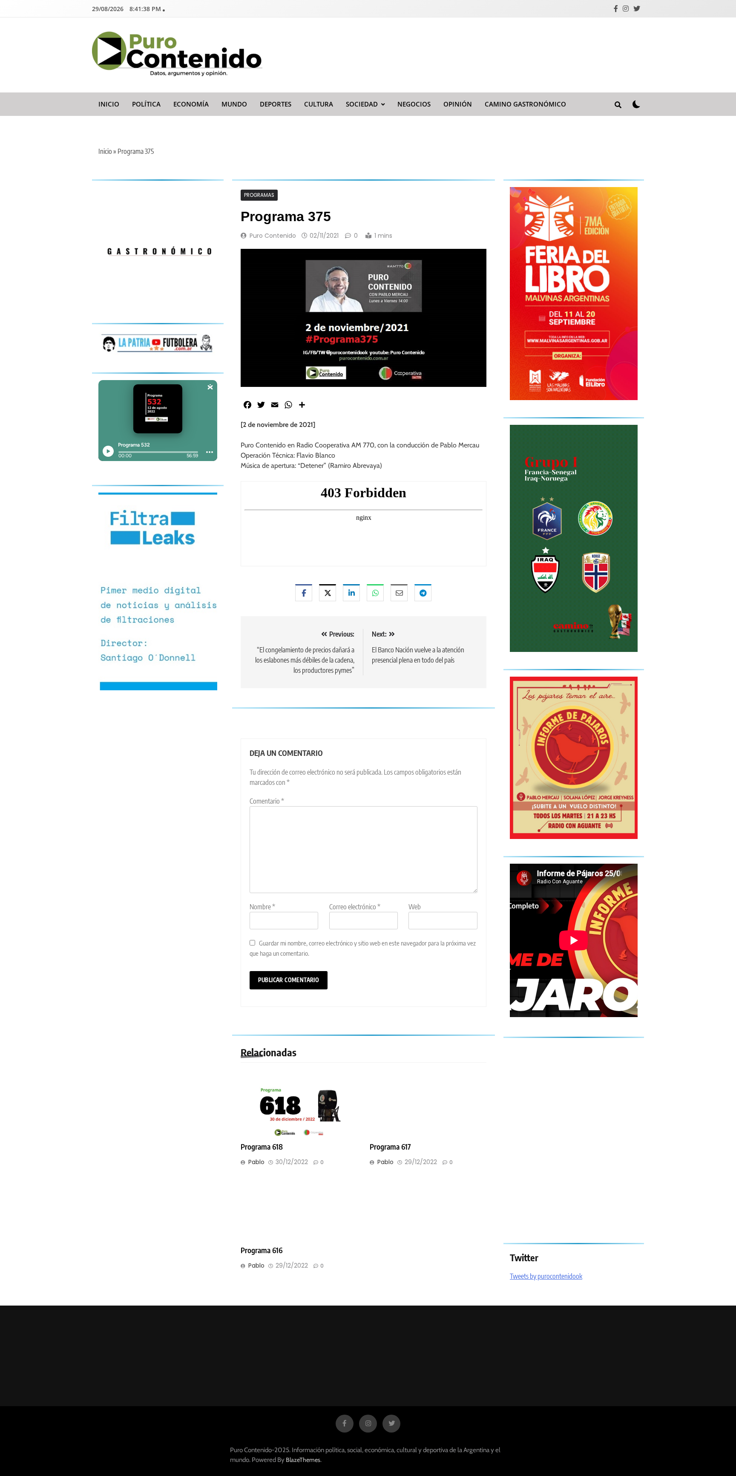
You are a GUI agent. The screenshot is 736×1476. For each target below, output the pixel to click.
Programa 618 (262, 1146)
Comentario (267, 801)
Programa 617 (390, 1146)
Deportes (275, 104)
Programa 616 (261, 1250)
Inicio (108, 104)
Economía (191, 104)
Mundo (234, 104)
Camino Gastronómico (525, 104)
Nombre (262, 906)
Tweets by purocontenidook (546, 1276)
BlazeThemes (303, 1460)
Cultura (318, 104)
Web (414, 906)
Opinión (457, 104)
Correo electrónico (354, 906)
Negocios (414, 104)
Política (146, 104)
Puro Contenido (273, 235)
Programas (259, 195)
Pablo (256, 1162)
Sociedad (362, 104)
